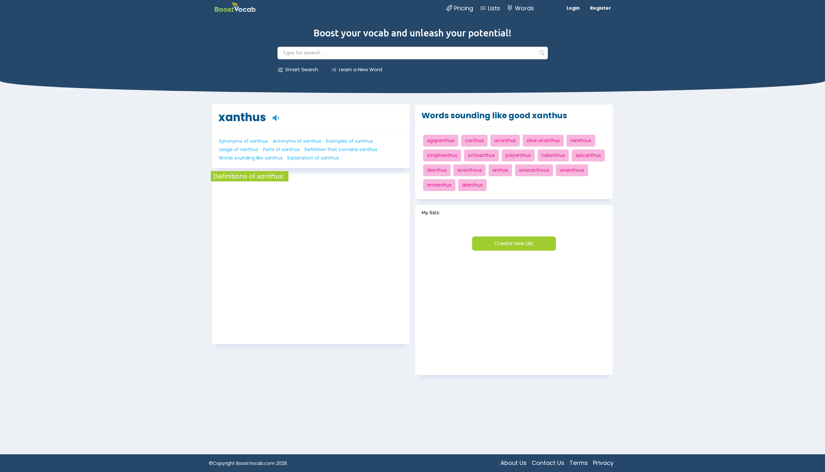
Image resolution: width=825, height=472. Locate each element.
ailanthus (472, 185)
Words (524, 8)
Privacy (603, 463)
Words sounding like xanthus (251, 158)
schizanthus (481, 155)
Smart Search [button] (301, 69)
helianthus (553, 155)
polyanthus (518, 155)
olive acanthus (543, 140)
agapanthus (440, 140)
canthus (474, 140)
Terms (578, 463)
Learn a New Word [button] (360, 69)
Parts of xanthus (281, 149)
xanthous (580, 140)
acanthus (505, 140)
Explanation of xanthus (313, 158)
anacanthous (534, 170)
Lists (494, 8)
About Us (513, 463)
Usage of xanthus (238, 149)
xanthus (242, 117)
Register (600, 8)
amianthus (439, 185)
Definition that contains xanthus (341, 149)
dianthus (437, 170)
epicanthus (588, 155)
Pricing (463, 8)
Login (573, 8)
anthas (500, 170)
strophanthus (442, 155)
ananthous (572, 170)
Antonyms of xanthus (297, 141)
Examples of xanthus (349, 141)
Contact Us (548, 463)
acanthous (469, 170)
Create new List (514, 243)
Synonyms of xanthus (243, 141)
